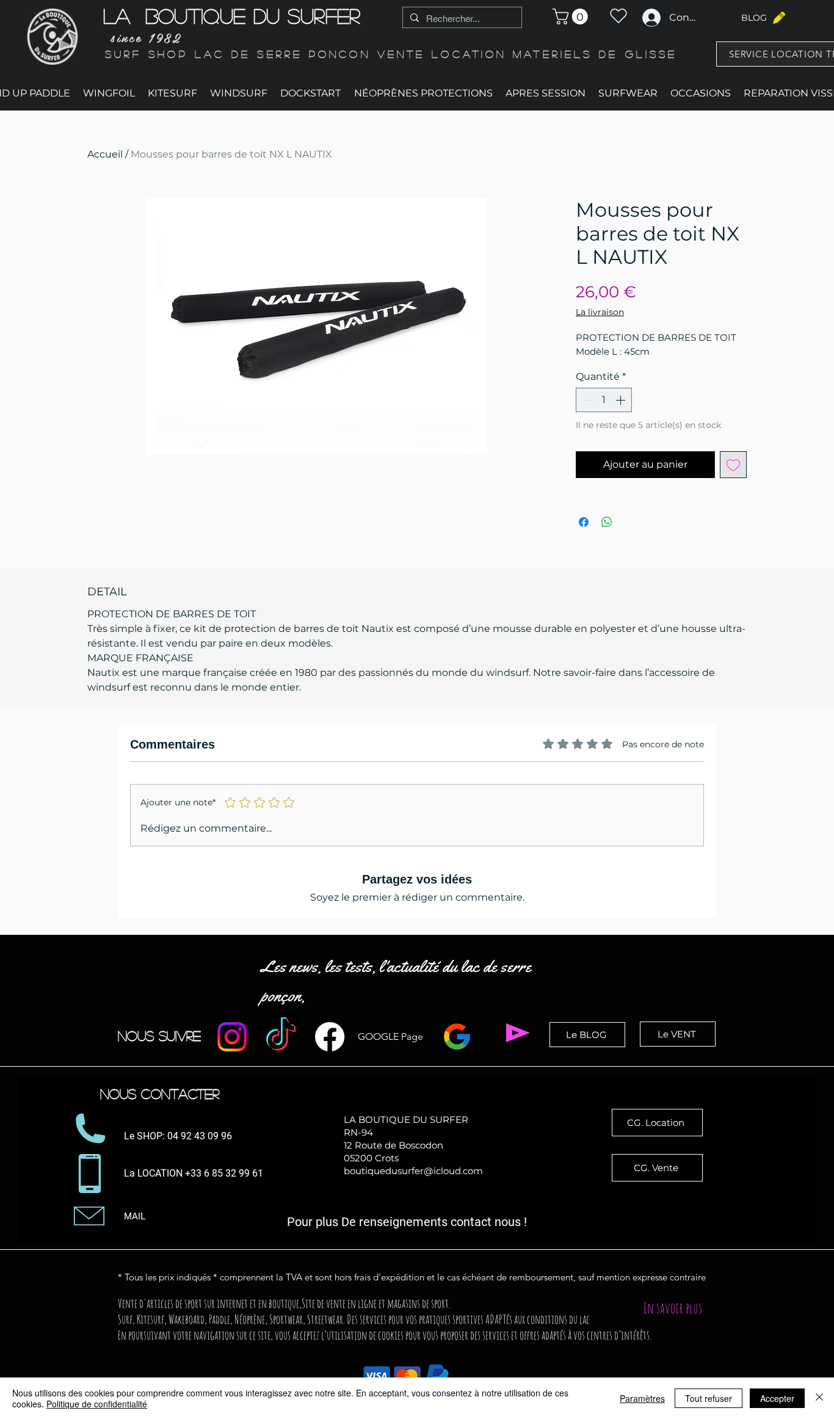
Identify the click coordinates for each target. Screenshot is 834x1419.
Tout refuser (708, 1398)
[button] (572, 16)
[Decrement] (586, 400)
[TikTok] (280, 1036)
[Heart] (618, 15)
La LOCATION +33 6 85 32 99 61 (195, 1173)
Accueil (105, 154)
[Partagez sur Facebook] (583, 522)
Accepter (777, 1398)
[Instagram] (232, 1036)
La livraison (600, 312)
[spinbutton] (604, 400)
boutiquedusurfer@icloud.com (413, 1171)
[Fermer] (819, 1398)
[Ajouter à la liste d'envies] (733, 464)
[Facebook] (329, 1036)
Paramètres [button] (642, 1398)
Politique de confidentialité (96, 1404)
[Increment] (621, 400)
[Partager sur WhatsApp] (607, 522)
